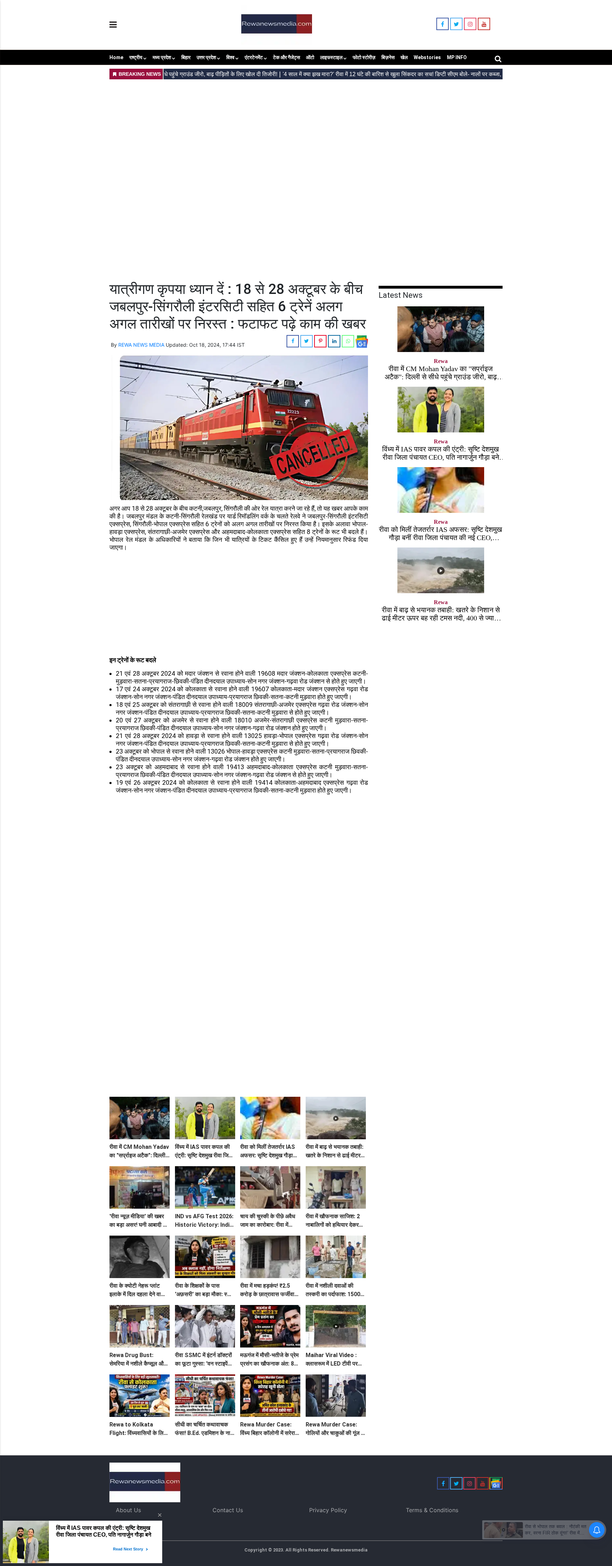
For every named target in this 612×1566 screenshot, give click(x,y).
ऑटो (310, 57)
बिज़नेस (388, 57)
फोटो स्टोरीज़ (364, 57)
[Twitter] (456, 24)
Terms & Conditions (432, 1510)
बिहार (186, 57)
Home (116, 57)
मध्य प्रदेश (162, 57)
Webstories (427, 57)
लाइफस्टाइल (331, 57)
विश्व (230, 57)
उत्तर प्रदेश (206, 57)
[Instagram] (470, 24)
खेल (404, 57)
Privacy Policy (328, 1510)
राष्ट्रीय (135, 57)
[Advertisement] (306, 131)
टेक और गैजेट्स (286, 57)
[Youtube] (484, 24)
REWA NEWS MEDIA (141, 345)
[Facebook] (442, 24)
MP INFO (457, 57)
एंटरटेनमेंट (254, 57)
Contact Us (227, 1510)
